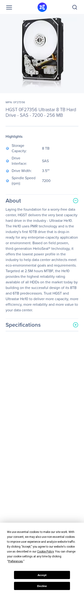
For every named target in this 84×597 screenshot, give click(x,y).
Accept (42, 575)
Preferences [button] (15, 561)
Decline (42, 586)
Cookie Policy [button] (45, 551)
